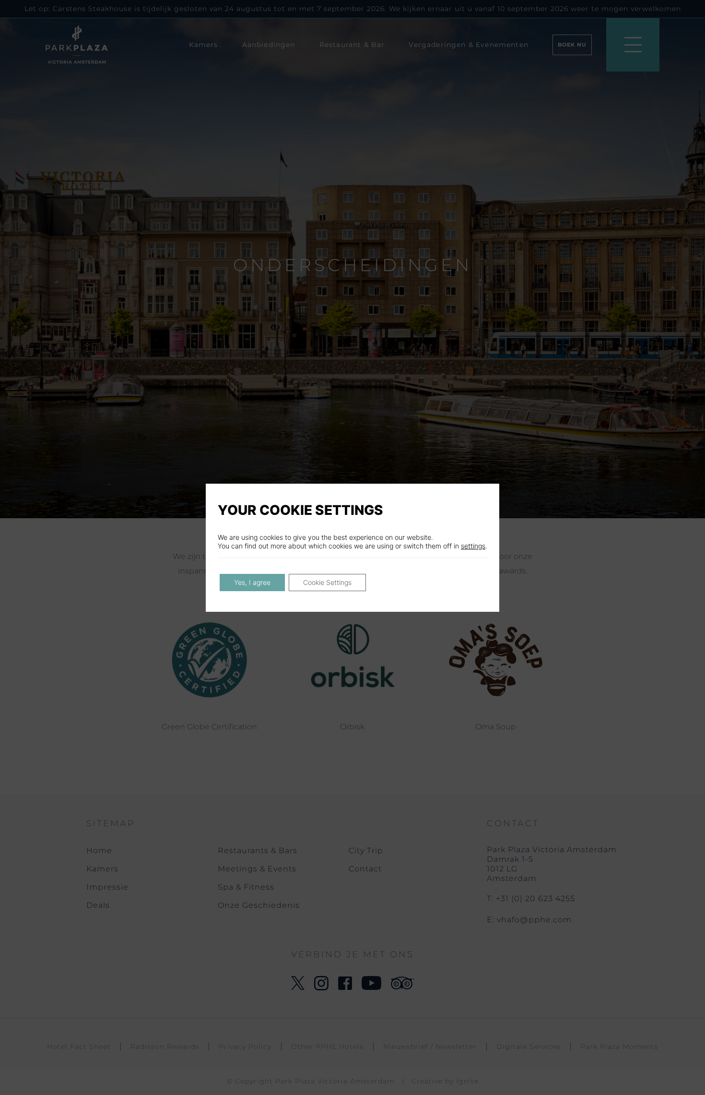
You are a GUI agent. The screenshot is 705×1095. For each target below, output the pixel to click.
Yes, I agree (252, 582)
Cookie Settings (327, 582)
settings (473, 546)
